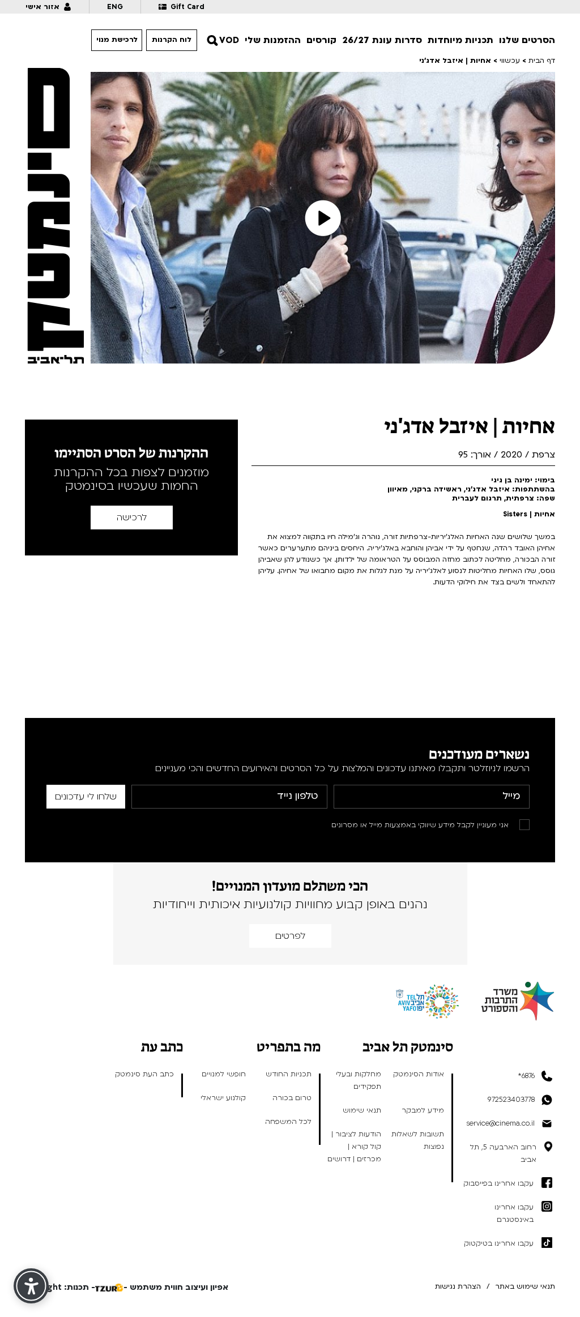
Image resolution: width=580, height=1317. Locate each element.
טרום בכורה (292, 1097)
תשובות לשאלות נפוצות (417, 1140)
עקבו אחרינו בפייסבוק (498, 1183)
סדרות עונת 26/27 (382, 40)
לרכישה (132, 517)
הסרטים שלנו (527, 40)
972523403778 (511, 1099)
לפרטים (290, 936)
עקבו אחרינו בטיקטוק (499, 1243)
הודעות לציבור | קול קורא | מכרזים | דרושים (354, 1147)
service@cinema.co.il (500, 1123)
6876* (526, 1075)
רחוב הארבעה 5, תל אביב (503, 1153)
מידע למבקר (423, 1110)
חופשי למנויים (224, 1074)
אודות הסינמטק (418, 1074)
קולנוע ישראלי (223, 1097)
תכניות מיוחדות (460, 40)
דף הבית (541, 61)
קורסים (321, 40)
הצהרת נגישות (458, 1286)
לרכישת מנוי (117, 39)
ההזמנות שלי (273, 40)
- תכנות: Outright (60, 1287)
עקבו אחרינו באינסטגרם (514, 1213)
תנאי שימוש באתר (525, 1286)
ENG (115, 6)
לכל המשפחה (288, 1121)
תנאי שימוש (362, 1110)
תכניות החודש (289, 1074)
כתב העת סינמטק (144, 1074)
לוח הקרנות (171, 39)
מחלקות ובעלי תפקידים (358, 1080)
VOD (229, 40)
